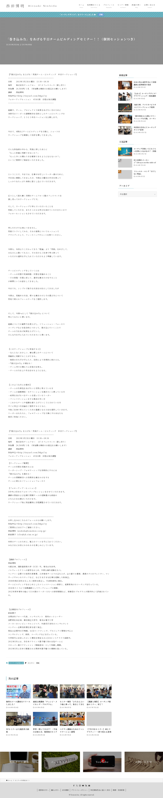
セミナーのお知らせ (16, 663)
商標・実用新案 (118, 790)
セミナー (31, 663)
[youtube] (83, 785)
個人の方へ (55, 790)
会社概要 (65, 790)
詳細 (101, 14)
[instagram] (80, 785)
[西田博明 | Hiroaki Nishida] (31, 6)
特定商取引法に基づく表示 (100, 790)
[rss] (86, 785)
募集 (37, 663)
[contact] (89, 785)
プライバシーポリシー (79, 790)
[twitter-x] (77, 785)
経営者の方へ (44, 790)
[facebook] (74, 785)
